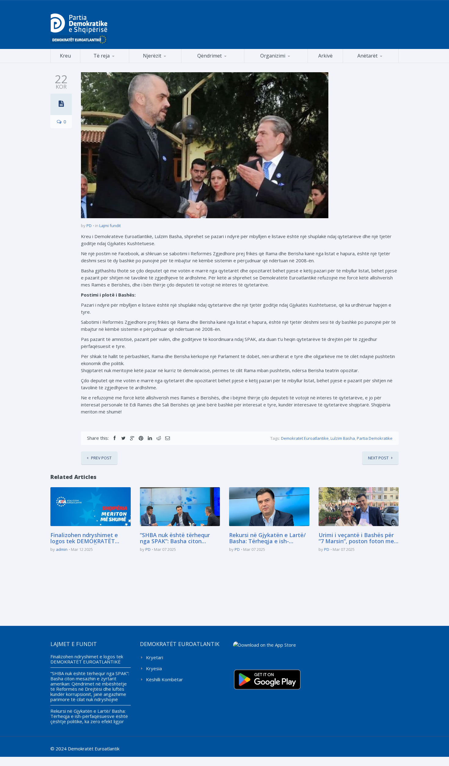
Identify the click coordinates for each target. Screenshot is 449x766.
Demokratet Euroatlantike (305, 438)
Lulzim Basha (342, 438)
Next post (378, 458)
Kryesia (154, 668)
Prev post (101, 458)
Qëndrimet (209, 55)
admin (62, 549)
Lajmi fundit (110, 225)
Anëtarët (367, 55)
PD (89, 225)
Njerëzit (152, 55)
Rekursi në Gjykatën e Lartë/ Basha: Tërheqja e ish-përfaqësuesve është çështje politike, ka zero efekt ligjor (268, 538)
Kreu (65, 55)
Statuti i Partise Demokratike (276, 62)
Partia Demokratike (374, 438)
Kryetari (154, 657)
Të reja (101, 55)
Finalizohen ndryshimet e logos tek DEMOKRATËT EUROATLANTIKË (84, 538)
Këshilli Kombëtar (164, 679)
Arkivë (325, 55)
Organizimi (272, 55)
